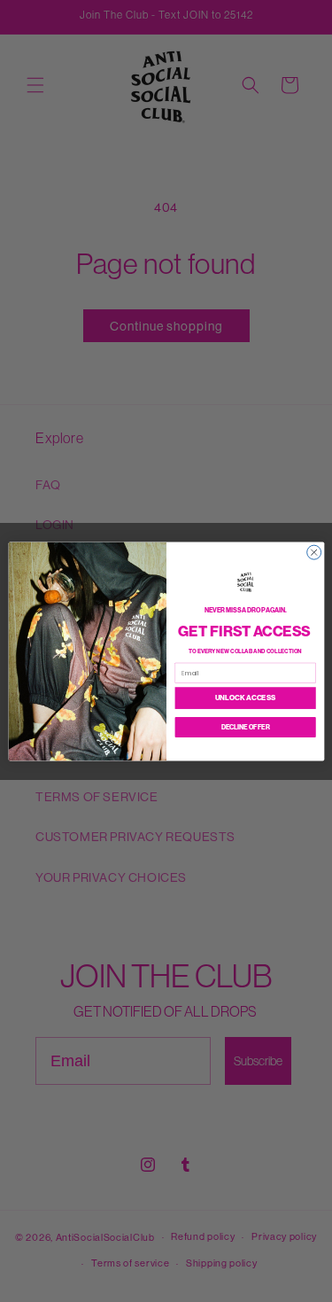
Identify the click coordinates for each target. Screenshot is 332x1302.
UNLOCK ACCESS (244, 697)
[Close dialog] (313, 552)
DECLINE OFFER (244, 726)
